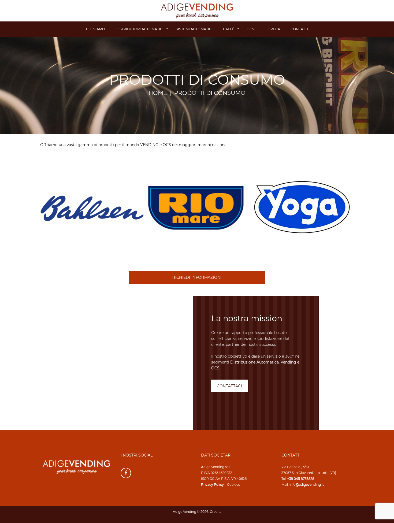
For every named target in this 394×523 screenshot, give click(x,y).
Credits (215, 512)
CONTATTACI (229, 386)
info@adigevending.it (306, 485)
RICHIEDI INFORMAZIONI (196, 277)
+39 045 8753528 (300, 479)
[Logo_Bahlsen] (92, 207)
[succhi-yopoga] (302, 207)
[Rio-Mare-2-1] (197, 207)
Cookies (233, 485)
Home (157, 93)
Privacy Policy (212, 485)
